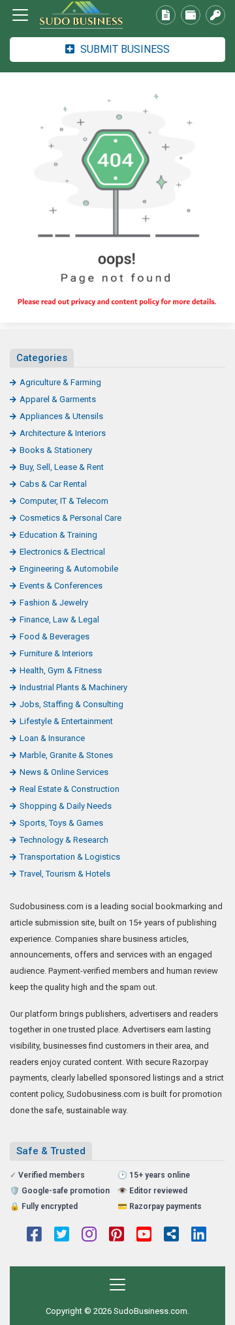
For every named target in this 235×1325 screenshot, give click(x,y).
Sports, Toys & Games (61, 823)
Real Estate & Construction (69, 789)
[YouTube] (143, 1236)
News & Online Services (64, 772)
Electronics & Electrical (62, 552)
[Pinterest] (116, 1236)
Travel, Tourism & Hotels (65, 874)
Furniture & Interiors (56, 653)
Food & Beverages (54, 636)
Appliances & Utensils (61, 416)
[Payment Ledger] (190, 15)
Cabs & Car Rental (53, 484)
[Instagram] (89, 1236)
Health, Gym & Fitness (61, 670)
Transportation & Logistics (70, 857)
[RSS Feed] (171, 1236)
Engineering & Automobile (69, 569)
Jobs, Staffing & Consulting (71, 704)
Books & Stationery (56, 450)
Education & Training (58, 535)
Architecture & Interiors (63, 433)
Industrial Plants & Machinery (73, 687)
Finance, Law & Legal (59, 619)
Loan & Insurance (52, 738)
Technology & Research (64, 840)
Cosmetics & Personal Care (70, 518)
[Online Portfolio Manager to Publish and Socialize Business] (81, 15)
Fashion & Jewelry (54, 602)
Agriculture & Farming (60, 382)
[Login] (215, 15)
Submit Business (124, 49)
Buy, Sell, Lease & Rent (62, 467)
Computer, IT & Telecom (64, 501)
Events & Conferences (61, 585)
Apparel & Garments (58, 399)
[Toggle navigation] (20, 15)
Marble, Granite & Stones (66, 755)
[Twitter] (61, 1236)
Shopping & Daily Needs (66, 806)
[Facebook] (34, 1236)
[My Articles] (166, 15)
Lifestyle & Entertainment (66, 721)
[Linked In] (198, 1236)
